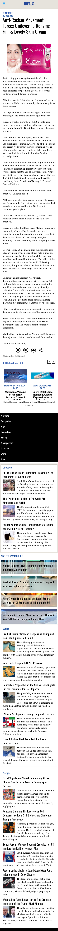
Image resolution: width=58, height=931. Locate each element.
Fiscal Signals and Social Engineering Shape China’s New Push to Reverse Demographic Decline (26, 782)
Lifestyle (5, 448)
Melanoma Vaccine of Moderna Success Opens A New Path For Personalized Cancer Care (28, 617)
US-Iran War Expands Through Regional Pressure (28, 714)
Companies (6, 421)
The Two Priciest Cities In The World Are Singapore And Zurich (24, 501)
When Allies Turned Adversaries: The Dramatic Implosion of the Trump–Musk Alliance (27, 902)
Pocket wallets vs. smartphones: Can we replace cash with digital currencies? (28, 527)
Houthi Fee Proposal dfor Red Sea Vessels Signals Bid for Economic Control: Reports (29, 687)
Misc (3, 459)
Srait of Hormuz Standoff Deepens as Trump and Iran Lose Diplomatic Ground (28, 584)
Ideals (29, 3)
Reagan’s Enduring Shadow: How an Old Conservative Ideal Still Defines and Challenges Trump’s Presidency (28, 815)
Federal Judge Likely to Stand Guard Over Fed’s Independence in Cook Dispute (27, 872)
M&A (3, 426)
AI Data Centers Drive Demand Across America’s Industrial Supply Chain (28, 568)
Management (7, 443)
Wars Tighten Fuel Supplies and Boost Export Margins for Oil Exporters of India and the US (26, 601)
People (4, 437)
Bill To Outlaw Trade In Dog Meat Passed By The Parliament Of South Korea (28, 475)
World (3, 454)
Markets (5, 415)
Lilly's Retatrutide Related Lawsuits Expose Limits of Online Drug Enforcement (43, 395)
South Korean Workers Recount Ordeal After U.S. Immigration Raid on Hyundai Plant (28, 846)
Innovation (6, 432)
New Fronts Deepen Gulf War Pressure (23, 663)
